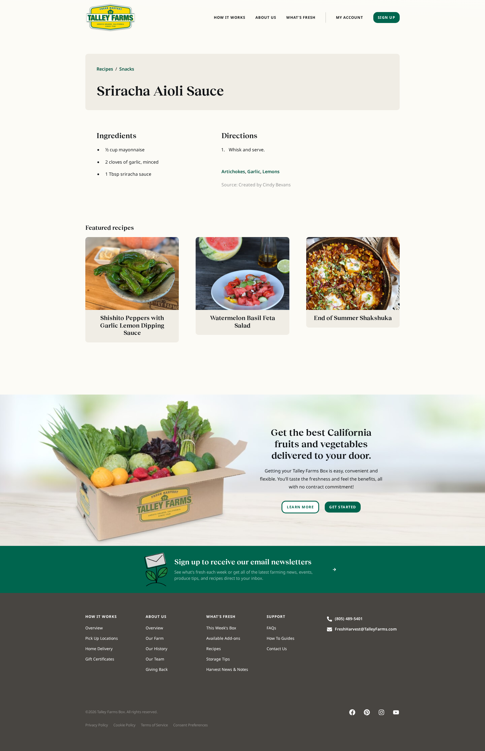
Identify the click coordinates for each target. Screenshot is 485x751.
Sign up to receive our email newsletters (243, 562)
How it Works (229, 17)
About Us (265, 17)
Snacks (126, 69)
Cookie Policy (124, 724)
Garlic (253, 171)
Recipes (105, 69)
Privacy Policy (96, 724)
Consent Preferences (190, 724)
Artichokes (233, 171)
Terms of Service (154, 724)
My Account (349, 17)
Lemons (271, 171)
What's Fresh (300, 17)
